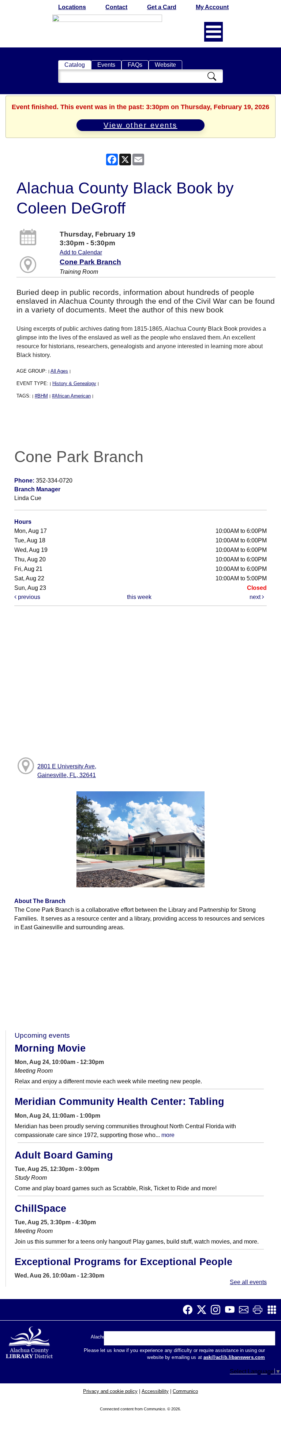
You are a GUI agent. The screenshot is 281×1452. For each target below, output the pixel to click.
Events (106, 65)
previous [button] (28, 597)
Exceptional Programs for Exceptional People (123, 1261)
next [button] (256, 597)
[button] (213, 32)
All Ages (59, 371)
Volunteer (215, 1340)
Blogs (188, 1340)
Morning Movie (50, 1048)
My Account (212, 7)
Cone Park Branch (90, 262)
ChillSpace (40, 1208)
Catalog (74, 65)
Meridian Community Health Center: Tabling (119, 1101)
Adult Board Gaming (64, 1155)
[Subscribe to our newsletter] (246, 1309)
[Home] (30, 1341)
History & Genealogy (74, 383)
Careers (245, 1340)
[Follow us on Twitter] (204, 1309)
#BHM (41, 396)
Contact (116, 7)
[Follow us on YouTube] (232, 1309)
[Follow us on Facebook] (190, 1309)
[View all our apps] (274, 1309)
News (166, 1340)
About (115, 1340)
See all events (248, 1282)
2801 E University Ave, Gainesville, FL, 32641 (66, 770)
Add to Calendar (81, 252)
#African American (71, 396)
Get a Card (161, 7)
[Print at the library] (260, 1309)
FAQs (135, 65)
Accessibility (155, 1391)
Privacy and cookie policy (110, 1391)
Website (165, 65)
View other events (140, 125)
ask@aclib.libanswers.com (234, 1357)
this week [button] (139, 597)
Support (141, 1340)
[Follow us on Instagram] (218, 1309)
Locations (72, 7)
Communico (185, 1391)
